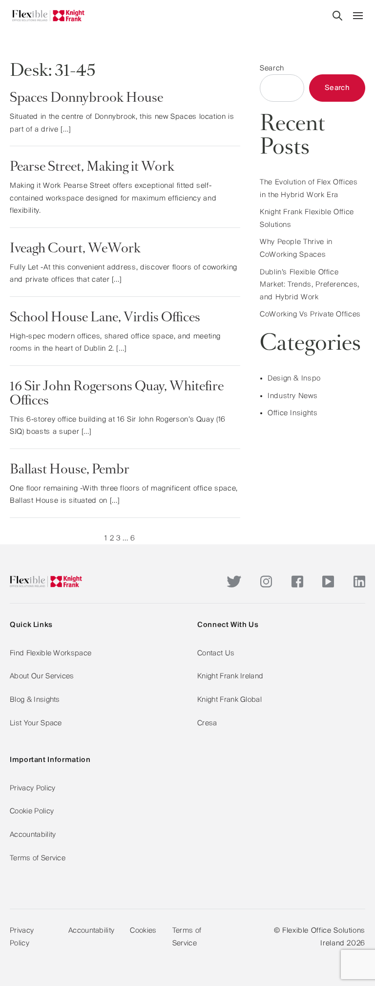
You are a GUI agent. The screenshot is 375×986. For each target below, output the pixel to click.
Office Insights (293, 413)
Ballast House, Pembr (69, 470)
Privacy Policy (32, 788)
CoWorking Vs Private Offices (310, 314)
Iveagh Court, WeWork (75, 249)
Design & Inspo (294, 378)
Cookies (143, 931)
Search (272, 68)
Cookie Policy (32, 811)
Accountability (33, 835)
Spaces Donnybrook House (86, 99)
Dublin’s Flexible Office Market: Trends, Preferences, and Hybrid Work (309, 285)
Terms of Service (37, 858)
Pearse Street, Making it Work (92, 168)
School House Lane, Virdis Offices (105, 318)
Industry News (292, 396)
